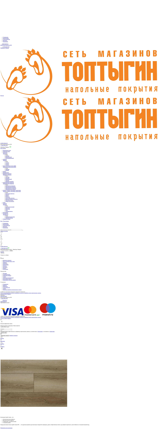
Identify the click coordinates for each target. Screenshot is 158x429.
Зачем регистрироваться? (8, 277)
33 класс (7, 163)
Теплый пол (5, 213)
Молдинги (7, 208)
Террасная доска (6, 151)
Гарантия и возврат (7, 275)
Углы (6, 210)
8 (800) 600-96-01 (4, 143)
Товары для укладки (9, 201)
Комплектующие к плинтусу (11, 199)
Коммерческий (8, 157)
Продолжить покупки (5, 335)
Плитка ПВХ (6, 264)
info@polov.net (3, 301)
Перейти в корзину (14, 335)
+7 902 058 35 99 (3, 145)
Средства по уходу (9, 200)
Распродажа (5, 41)
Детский (7, 180)
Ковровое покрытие (7, 173)
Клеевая (7, 170)
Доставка (5, 273)
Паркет (4, 171)
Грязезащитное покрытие (10, 188)
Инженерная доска (7, 150)
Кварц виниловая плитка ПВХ (9, 165)
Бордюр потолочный (9, 206)
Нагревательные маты (10, 216)
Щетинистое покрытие (10, 185)
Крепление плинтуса (9, 193)
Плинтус (7, 194)
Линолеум (5, 152)
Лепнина (5, 203)
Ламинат (5, 159)
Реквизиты (5, 286)
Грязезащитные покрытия (8, 182)
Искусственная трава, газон (9, 261)
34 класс (7, 164)
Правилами (52, 331)
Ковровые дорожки (9, 181)
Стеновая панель (9, 211)
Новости (5, 285)
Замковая (7, 169)
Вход (1, 221)
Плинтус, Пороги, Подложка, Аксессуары (12, 190)
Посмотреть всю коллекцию (6, 427)
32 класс (7, 162)
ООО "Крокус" (5, 294)
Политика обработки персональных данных (12, 289)
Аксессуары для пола (9, 198)
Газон (4, 202)
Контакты (5, 40)
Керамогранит (6, 172)
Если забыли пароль (7, 278)
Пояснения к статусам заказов (9, 280)
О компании (5, 37)
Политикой (40, 331)
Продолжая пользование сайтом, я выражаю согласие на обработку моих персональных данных (20, 292)
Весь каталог (3, 148)
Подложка (7, 196)
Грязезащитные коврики (10, 186)
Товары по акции (6, 219)
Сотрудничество (6, 39)
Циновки (7, 178)
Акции (4, 288)
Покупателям (6, 38)
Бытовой (7, 155)
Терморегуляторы (9, 217)
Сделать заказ (3, 332)
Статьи (4, 276)
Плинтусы (7, 209)
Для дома (7, 177)
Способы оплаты (6, 274)
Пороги (7, 195)
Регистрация (6, 221)
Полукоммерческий (9, 158)
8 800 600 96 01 (3, 296)
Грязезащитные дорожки (10, 189)
